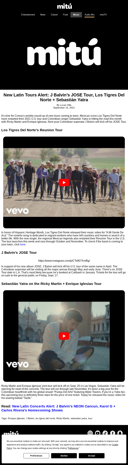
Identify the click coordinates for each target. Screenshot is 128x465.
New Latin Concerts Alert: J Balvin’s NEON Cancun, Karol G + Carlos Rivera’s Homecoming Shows (58, 408)
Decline (64, 456)
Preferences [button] (73, 448)
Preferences (36, 456)
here (23, 244)
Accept (91, 456)
